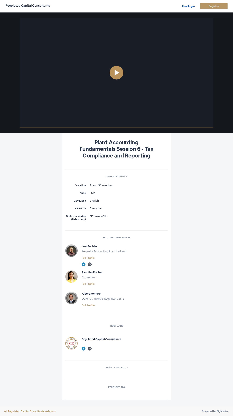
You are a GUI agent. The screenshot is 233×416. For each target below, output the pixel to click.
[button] (116, 73)
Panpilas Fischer (92, 272)
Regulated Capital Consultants (101, 339)
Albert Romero (91, 293)
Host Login (188, 6)
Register (214, 6)
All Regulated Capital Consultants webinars (30, 411)
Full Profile (88, 258)
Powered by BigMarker (215, 411)
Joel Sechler (89, 246)
